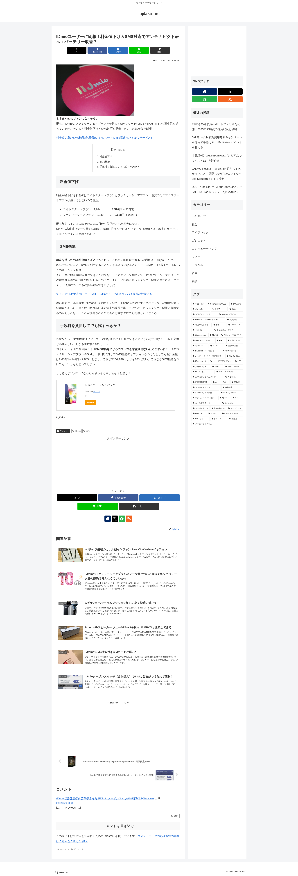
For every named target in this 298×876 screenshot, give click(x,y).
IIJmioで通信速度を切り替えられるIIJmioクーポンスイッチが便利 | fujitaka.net (105, 798)
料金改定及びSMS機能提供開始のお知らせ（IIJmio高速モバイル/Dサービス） (105, 137)
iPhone (78, 431)
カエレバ (96, 391)
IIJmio (88, 431)
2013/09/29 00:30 (65, 803)
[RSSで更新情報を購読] (129, 519)
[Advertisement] (118, 463)
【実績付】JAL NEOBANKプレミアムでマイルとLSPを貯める (217, 158)
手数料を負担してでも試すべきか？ (119, 166)
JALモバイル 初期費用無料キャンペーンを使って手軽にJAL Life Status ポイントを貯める (217, 142)
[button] (160, 50)
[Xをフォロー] (115, 519)
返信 (176, 816)
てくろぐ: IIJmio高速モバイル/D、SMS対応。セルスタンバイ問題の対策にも (104, 294)
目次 (114, 149)
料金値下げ (106, 156)
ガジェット (64, 431)
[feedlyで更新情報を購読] (122, 519)
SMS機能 (105, 161)
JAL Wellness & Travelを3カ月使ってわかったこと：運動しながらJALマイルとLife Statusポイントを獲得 (216, 173)
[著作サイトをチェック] (107, 519)
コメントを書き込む (118, 826)
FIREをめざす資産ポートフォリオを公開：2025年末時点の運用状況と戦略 (216, 127)
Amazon (90, 402)
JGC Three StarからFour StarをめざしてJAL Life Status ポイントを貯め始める (217, 189)
